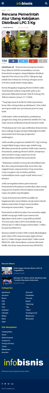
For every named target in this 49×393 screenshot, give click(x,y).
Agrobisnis (6, 292)
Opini (4, 322)
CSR (3, 304)
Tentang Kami (7, 332)
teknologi (29, 304)
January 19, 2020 (23, 27)
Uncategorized (31, 313)
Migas (4, 316)
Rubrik (28, 301)
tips (27, 307)
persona (29, 298)
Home (3, 10)
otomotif (29, 292)
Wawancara (30, 316)
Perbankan (30, 295)
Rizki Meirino (8, 27)
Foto (3, 307)
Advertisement (7, 338)
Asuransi (5, 295)
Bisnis (4, 298)
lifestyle (5, 313)
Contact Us (6, 341)
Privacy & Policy (8, 343)
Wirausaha (30, 319)
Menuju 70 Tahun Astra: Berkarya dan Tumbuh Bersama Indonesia (30, 279)
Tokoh (28, 310)
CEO (3, 301)
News (9, 10)
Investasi (5, 310)
